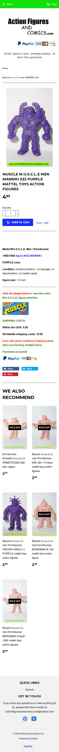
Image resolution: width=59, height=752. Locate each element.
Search (29, 689)
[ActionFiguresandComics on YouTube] (34, 720)
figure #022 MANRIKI (28, 255)
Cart (54, 4)
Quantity (6, 207)
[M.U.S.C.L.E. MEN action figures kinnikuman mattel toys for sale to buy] (15, 314)
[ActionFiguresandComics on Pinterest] (25, 720)
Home (5, 68)
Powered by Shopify (28, 738)
